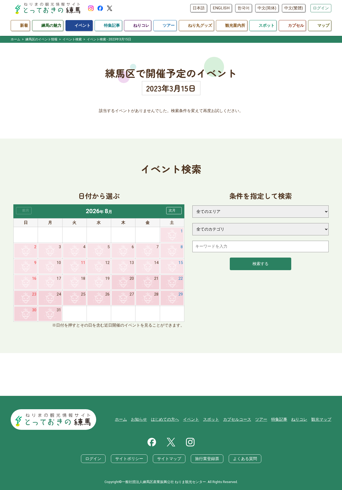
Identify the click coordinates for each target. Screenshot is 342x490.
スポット (211, 419)
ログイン (321, 8)
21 (156, 278)
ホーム (121, 419)
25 (83, 294)
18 (83, 278)
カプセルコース (237, 419)
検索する (260, 264)
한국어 (244, 8)
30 (34, 310)
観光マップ (321, 419)
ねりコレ (299, 419)
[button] (174, 210)
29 (180, 294)
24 (59, 294)
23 (34, 294)
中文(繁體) (293, 8)
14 (156, 263)
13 (132, 263)
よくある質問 (245, 459)
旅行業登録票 (207, 459)
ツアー (261, 419)
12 (107, 263)
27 (132, 294)
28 (156, 294)
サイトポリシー (129, 459)
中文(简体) (267, 8)
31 (59, 310)
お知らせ (139, 419)
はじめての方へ (165, 419)
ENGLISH (221, 8)
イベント (191, 419)
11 (83, 263)
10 (59, 263)
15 (180, 263)
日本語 (199, 8)
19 (107, 278)
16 (34, 278)
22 (180, 278)
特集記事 (279, 419)
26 (107, 294)
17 (59, 278)
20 (132, 278)
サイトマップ (169, 459)
